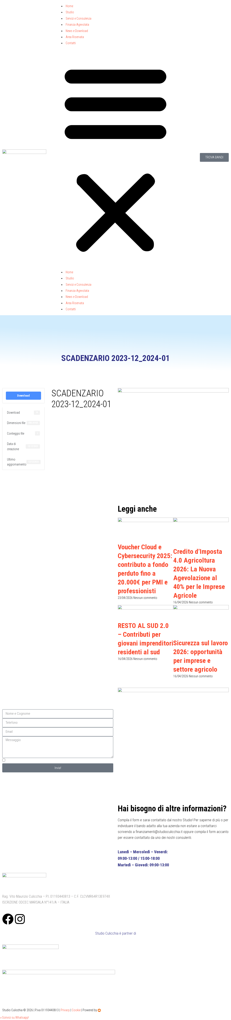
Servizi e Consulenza (78, 18)
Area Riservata (75, 37)
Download (23, 395)
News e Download (77, 31)
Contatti (71, 43)
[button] (115, 157)
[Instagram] (19, 919)
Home (69, 6)
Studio (70, 12)
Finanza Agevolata (77, 24)
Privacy (65, 1010)
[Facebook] (8, 919)
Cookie (76, 1010)
